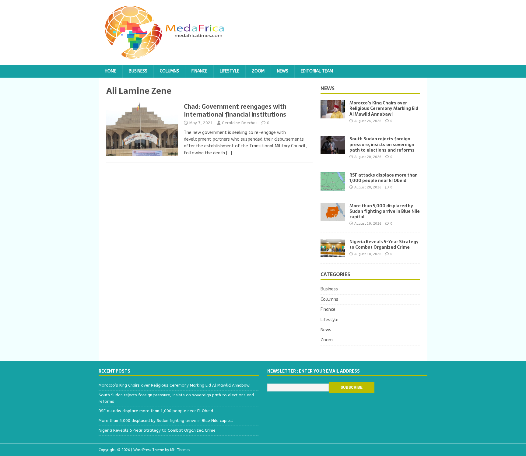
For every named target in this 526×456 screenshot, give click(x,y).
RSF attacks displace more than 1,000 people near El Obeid (383, 178)
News (282, 71)
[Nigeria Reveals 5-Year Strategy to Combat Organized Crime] (333, 253)
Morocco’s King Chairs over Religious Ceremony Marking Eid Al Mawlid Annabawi (383, 108)
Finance (199, 71)
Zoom (258, 71)
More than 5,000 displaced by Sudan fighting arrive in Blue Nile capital (384, 211)
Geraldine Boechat (239, 123)
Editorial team (317, 71)
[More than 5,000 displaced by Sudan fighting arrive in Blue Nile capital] (333, 217)
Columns (169, 71)
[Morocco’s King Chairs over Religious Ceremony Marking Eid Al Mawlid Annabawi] (333, 115)
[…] (229, 153)
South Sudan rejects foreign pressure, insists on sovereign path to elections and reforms (382, 144)
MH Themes (180, 450)
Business (138, 71)
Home (110, 71)
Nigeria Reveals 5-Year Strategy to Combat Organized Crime (384, 244)
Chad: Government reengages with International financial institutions (235, 110)
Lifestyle (229, 71)
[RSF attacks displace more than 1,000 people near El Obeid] (333, 186)
